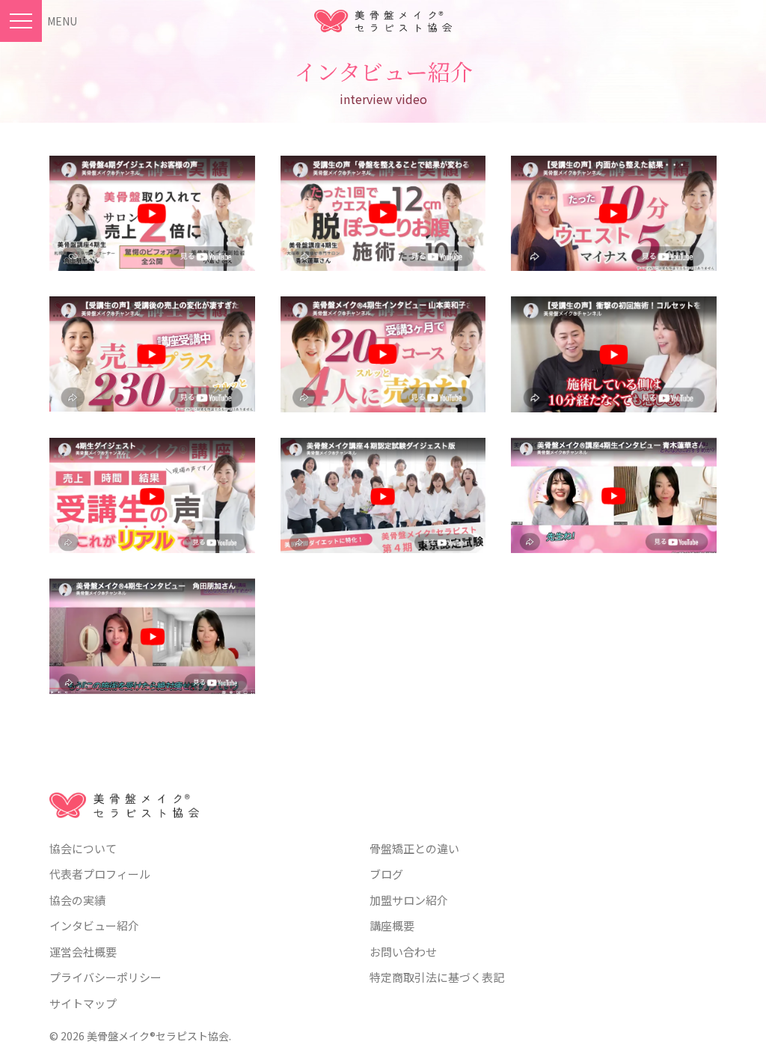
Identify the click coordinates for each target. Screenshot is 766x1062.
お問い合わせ (403, 951)
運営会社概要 (83, 951)
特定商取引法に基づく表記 (437, 977)
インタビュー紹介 (94, 925)
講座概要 (392, 925)
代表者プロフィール (99, 874)
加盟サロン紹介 (409, 900)
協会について (83, 848)
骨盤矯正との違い (414, 848)
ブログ (386, 874)
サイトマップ (83, 1003)
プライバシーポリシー (105, 977)
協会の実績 (77, 900)
